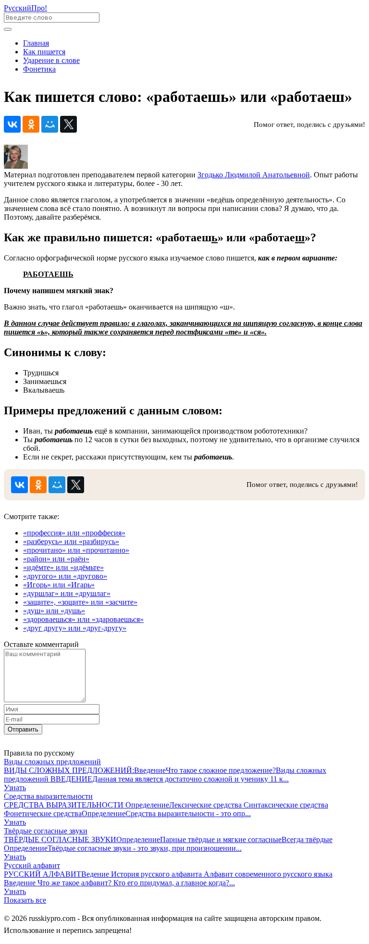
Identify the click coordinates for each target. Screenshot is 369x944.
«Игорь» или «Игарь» (59, 585)
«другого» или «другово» (65, 576)
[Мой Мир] (49, 124)
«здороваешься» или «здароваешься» (83, 619)
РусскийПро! (25, 8)
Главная (36, 43)
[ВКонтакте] (12, 124)
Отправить (23, 729)
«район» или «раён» (56, 559)
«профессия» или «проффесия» (74, 533)
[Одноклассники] (31, 124)
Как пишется (44, 52)
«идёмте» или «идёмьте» (63, 567)
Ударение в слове (51, 60)
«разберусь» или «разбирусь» (71, 541)
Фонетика (39, 69)
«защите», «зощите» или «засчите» (80, 602)
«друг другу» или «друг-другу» (74, 628)
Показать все (25, 900)
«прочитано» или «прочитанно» (76, 550)
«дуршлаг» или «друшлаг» (67, 593)
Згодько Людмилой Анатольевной (253, 175)
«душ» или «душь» (54, 611)
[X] (68, 124)
